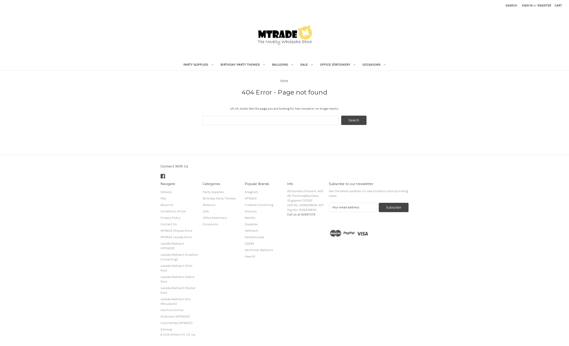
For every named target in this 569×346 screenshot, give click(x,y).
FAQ (163, 198)
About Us (167, 205)
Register (544, 5)
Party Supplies (196, 64)
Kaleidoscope (254, 237)
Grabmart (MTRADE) (175, 316)
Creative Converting (259, 205)
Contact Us (168, 224)
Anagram (251, 192)
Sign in (527, 5)
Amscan (251, 211)
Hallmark (251, 231)
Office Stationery (335, 64)
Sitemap (166, 329)
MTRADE (251, 198)
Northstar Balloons (259, 250)
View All (250, 256)
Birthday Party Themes (240, 64)
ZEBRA (249, 243)
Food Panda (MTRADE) (176, 323)
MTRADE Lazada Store (176, 237)
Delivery (166, 192)
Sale (304, 64)
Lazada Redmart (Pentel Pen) (177, 290)
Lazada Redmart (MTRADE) (172, 246)
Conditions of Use (173, 211)
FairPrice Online (171, 310)
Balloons (280, 64)
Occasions (372, 64)
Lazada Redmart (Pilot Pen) (176, 268)
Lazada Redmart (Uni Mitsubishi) (175, 301)
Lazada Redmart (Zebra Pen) (177, 279)
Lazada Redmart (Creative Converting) (179, 257)
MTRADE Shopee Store (176, 231)
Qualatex (251, 224)
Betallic (250, 218)
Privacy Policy (170, 218)
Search (511, 5)
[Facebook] (162, 176)
